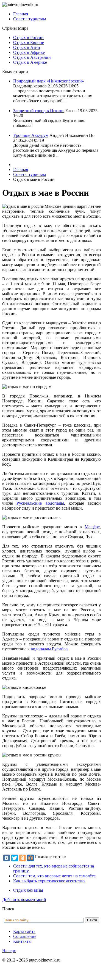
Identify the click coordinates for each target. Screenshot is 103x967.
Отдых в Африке (29, 52)
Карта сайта (24, 931)
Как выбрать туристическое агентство (49, 880)
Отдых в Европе (28, 42)
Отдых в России (28, 37)
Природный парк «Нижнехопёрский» (48, 81)
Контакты (22, 941)
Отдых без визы (28, 890)
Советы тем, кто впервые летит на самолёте (54, 876)
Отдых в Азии (26, 47)
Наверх (9, 950)
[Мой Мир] (30, 858)
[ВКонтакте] (6, 858)
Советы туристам (29, 18)
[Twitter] (14, 858)
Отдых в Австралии (32, 57)
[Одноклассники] (22, 858)
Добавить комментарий (24, 899)
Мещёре (92, 526)
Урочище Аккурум (30, 135)
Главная (20, 14)
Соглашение (24, 936)
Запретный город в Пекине (38, 110)
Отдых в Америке (30, 62)
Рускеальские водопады (40, 503)
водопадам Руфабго (49, 648)
